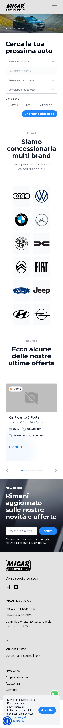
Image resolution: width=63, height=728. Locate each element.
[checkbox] (7, 105)
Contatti (11, 689)
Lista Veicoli (13, 671)
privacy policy (37, 542)
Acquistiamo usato (18, 677)
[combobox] (31, 61)
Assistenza (13, 683)
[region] (31, 427)
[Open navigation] (54, 7)
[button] (7, 721)
